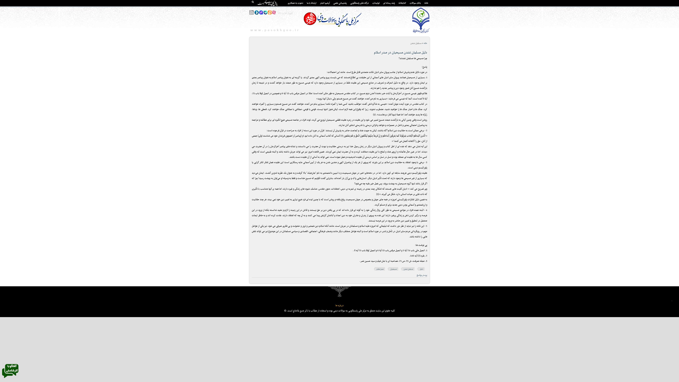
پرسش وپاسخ (422, 275)
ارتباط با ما (311, 3)
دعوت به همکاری (295, 3)
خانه (426, 3)
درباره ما (339, 305)
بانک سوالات (415, 3)
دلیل (421, 269)
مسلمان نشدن (408, 269)
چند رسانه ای (389, 3)
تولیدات (376, 3)
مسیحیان (393, 269)
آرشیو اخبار (325, 3)
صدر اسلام (380, 269)
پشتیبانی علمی (340, 3)
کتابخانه (402, 3)
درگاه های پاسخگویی (359, 3)
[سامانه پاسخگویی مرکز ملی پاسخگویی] (10, 379)
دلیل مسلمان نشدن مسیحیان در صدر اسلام (400, 52)
